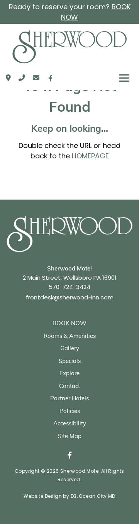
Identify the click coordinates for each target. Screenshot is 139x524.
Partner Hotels (69, 399)
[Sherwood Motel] (69, 46)
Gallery (69, 349)
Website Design (43, 496)
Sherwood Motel (80, 471)
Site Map (69, 437)
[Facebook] (51, 78)
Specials (70, 361)
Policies (69, 412)
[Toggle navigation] (124, 78)
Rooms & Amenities (70, 336)
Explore (69, 374)
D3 (74, 496)
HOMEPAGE (90, 156)
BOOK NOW (69, 324)
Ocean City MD (97, 496)
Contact (69, 387)
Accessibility (69, 424)
